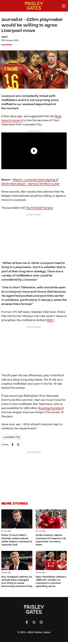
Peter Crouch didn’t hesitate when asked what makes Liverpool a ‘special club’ (16, 539)
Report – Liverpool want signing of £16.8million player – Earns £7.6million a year (30, 182)
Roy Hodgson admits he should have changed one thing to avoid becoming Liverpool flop (16, 581)
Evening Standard (51, 408)
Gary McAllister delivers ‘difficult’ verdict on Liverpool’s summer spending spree (51, 581)
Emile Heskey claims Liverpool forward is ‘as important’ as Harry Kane (51, 539)
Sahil (4, 37)
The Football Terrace (39, 208)
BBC (50, 320)
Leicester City (11, 437)
